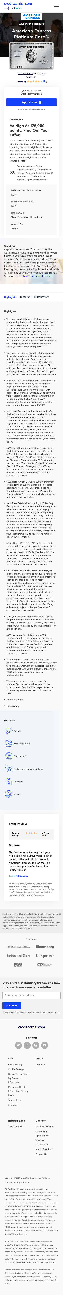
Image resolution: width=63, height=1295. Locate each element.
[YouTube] (44, 1045)
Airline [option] (17, 730)
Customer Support (45, 1126)
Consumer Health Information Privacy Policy (18, 1091)
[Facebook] (27, 1045)
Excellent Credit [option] (22, 743)
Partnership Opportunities (42, 1133)
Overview (40, 1064)
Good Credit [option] (20, 756)
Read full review (18, 876)
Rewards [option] (18, 781)
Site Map (12, 1104)
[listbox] (31, 767)
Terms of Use (14, 1100)
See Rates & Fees (25, 73)
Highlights (10, 297)
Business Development (42, 1142)
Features (25, 297)
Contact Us (41, 1154)
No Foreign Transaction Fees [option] (28, 768)
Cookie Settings (16, 1069)
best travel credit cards (36, 276)
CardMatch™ (15, 1126)
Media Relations (44, 1149)
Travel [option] (17, 794)
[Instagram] (35, 1045)
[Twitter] (18, 1045)
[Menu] (56, 6)
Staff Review (41, 297)
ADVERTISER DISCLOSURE (31, 24)
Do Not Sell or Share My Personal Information (18, 1078)
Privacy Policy (54, 1012)
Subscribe (11, 1005)
